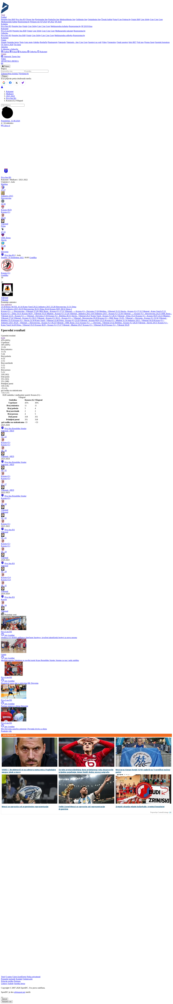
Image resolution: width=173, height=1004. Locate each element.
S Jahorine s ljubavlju (9, 49)
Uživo (6, 126)
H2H (3, 338)
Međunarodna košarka (59, 26)
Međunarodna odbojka (63, 35)
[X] (17, 83)
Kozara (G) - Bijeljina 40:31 (59, 316)
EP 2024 (43, 22)
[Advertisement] (86, 146)
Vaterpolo (62, 42)
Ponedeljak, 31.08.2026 (10, 121)
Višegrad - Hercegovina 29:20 (86, 318)
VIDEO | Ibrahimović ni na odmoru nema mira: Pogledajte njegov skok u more (29, 770)
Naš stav (140, 42)
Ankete (11, 983)
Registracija (24, 74)
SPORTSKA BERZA (10, 61)
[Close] (2, 997)
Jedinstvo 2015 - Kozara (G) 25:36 (109, 314)
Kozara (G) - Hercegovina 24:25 (147, 314)
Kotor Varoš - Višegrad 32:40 (47, 320)
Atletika (36, 42)
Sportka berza (19, 983)
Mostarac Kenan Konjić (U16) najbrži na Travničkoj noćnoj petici (143, 770)
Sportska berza (13, 42)
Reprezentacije (24, 22)
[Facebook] (10, 83)
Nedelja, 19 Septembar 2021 (12, 257)
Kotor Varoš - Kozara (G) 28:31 (104, 316)
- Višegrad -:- (129, 318)
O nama (8, 977)
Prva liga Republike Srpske (15, 428)
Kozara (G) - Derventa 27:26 (87, 311)
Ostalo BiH (135, 19)
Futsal (115, 19)
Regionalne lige (41, 19)
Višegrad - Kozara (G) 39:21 (25, 318)
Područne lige (53, 19)
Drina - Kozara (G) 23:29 (69, 320)
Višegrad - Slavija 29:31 (148, 323)
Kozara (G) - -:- (7, 311)
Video (104, 42)
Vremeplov (111, 42)
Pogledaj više (6, 731)
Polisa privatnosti (33, 977)
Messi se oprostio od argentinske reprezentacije (25, 806)
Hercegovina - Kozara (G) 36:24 (43, 323)
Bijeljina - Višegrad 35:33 (109, 311)
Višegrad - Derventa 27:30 (37, 316)
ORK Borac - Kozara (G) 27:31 (52, 311)
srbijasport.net (19, 992)
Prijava (6, 66)
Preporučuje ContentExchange (159, 812)
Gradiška (33, 257)
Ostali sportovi (122, 42)
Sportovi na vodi (94, 42)
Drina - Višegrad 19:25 (25, 325)
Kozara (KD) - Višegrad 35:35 (34, 314)
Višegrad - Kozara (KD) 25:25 (92, 320)
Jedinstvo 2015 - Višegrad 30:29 (141, 320)
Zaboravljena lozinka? (10, 74)
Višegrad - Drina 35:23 (126, 316)
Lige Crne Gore (156, 19)
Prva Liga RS (6, 31)
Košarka (23, 52)
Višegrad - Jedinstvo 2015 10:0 (82, 314)
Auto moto (28, 42)
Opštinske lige (81, 19)
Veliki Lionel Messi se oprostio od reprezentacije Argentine (82, 807)
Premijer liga (17, 26)
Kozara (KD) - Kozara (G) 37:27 (48, 325)
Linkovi (4, 983)
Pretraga (17, 981)
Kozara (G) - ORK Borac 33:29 (111, 318)
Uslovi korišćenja (19, 977)
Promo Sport (149, 42)
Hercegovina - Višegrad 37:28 (26, 311)
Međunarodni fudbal (9, 22)
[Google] (4, 83)
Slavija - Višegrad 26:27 (81, 316)
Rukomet (43, 52)
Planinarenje (53, 42)
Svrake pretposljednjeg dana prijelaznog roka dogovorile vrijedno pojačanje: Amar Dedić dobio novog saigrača (86, 770)
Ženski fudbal (106, 19)
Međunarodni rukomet (64, 31)
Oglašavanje (28, 979)
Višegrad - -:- (70, 311)
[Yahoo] (23, 83)
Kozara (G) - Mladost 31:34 (116, 320)
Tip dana (17, 45)
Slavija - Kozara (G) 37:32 (131, 311)
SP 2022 (51, 22)
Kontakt (19, 979)
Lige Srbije (145, 19)
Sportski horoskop (162, 42)
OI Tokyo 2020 (7, 45)
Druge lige (30, 19)
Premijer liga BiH (8, 19)
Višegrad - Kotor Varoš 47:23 (154, 311)
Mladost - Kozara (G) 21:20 (58, 314)
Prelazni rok (35, 22)
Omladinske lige (94, 19)
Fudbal (6, 52)
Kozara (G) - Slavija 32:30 (24, 320)
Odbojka (33, 52)
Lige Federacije (124, 19)
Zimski (4, 42)
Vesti (3, 15)
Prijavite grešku (7, 981)
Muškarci (10, 94)
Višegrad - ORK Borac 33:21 (68, 323)
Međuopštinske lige (67, 19)
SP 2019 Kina (86, 26)
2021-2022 (10, 96)
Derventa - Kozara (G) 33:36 (147, 318)
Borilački (43, 42)
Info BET (133, 42)
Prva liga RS (21, 19)
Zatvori (4, 999)
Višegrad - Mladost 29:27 (72, 325)
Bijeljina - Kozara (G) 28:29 (126, 323)
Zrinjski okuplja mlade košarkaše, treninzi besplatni (140, 806)
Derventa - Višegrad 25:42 (104, 323)
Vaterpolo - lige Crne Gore (77, 42)
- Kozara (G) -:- (20, 316)
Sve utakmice (6, 304)
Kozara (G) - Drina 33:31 (11, 314)
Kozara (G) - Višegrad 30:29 (94, 325)
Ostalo (24, 26)
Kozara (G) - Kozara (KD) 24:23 (149, 316)
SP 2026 (58, 22)
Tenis (21, 42)
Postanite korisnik (8, 979)
